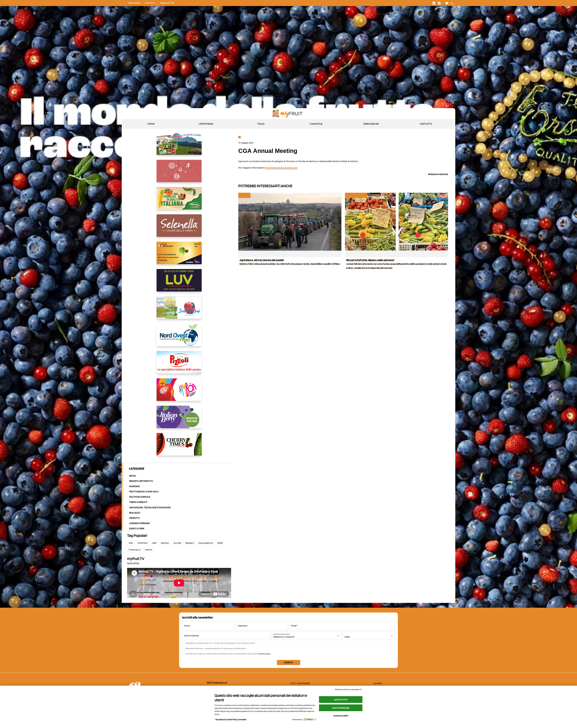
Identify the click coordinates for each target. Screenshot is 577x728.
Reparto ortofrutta (141, 481)
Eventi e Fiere (136, 528)
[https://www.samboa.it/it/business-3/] (179, 392)
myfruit (244, 195)
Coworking (316, 123)
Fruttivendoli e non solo (143, 491)
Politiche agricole (139, 496)
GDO (131, 543)
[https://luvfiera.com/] (179, 282)
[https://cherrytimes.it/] (179, 446)
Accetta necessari (340, 708)
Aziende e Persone (139, 523)
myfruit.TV (426, 123)
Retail (132, 475)
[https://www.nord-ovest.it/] (179, 337)
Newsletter (167, 3)
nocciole (177, 543)
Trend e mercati (138, 502)
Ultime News (206, 123)
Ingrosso (134, 486)
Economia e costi (355, 195)
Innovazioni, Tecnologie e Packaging (150, 507)
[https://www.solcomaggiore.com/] (179, 173)
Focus (261, 123)
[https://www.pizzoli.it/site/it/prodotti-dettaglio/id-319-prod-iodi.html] (179, 364)
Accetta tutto (341, 699)
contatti (150, 3)
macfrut (148, 549)
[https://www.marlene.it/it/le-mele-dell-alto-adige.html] (179, 310)
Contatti (378, 683)
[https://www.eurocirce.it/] (179, 146)
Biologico (134, 512)
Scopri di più (133, 563)
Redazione (134, 3)
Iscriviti (288, 662)
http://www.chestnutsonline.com (281, 167)
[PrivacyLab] (309, 719)
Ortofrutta (142, 543)
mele (154, 543)
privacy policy (264, 653)
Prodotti (134, 518)
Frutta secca (134, 549)
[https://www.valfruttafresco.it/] (179, 200)
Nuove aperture (205, 543)
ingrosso (165, 543)
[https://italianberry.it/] (179, 419)
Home (151, 123)
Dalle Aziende (371, 123)
